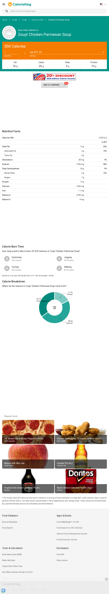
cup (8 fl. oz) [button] (36, 52)
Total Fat (6, 146)
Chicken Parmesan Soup (58, 20)
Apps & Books (64, 515)
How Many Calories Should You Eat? (17, 572)
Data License (62, 560)
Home (4, 20)
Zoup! (24, 20)
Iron (4, 191)
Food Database (10, 515)
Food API (60, 554)
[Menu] (4, 4)
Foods (14, 20)
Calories (6, 138)
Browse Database (9, 522)
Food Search (7, 528)
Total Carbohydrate (10, 169)
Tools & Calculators (12, 548)
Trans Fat (8, 155)
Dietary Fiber (9, 173)
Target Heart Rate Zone (12, 566)
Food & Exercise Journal (67, 540)
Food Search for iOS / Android (69, 528)
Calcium (5, 186)
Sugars (7, 177)
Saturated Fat (10, 151)
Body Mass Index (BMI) (12, 554)
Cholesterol (7, 160)
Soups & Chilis (38, 20)
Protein (5, 182)
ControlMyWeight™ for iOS (68, 522)
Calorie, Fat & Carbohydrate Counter (72, 534)
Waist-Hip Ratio (8, 560)
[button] (103, 4)
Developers (63, 548)
